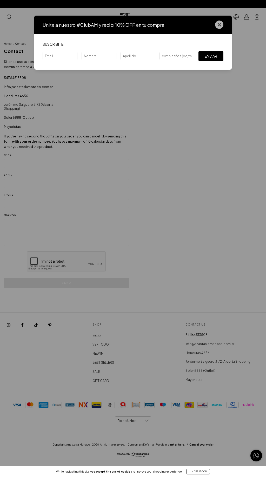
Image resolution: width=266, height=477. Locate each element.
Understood (198, 471)
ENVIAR (211, 56)
